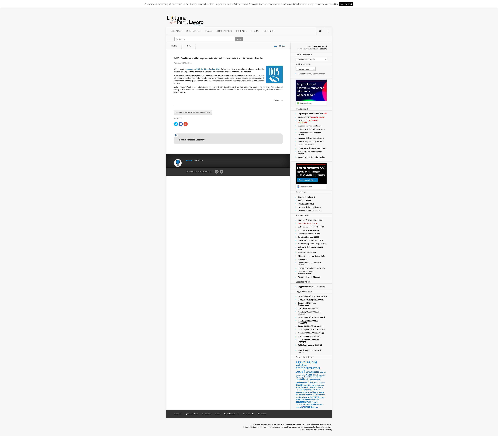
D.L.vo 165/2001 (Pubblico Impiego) (308, 340)
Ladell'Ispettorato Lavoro (311, 138)
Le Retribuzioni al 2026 (307, 223)
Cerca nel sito (248, 414)
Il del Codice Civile (311, 256)
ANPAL (308, 372)
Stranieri (314, 402)
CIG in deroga (317, 375)
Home (174, 45)
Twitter (222, 172)
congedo (302, 377)
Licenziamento (307, 389)
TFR (297, 407)
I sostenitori (269, 31)
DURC (306, 385)
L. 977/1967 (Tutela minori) (309, 336)
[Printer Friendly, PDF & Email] (279, 45)
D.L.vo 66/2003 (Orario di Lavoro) (311, 329)
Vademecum (309, 263)
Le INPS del (312, 113)
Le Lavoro (312, 148)
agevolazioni (306, 362)
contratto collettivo (314, 377)
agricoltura (301, 365)
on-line (302, 259)
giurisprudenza (194, 31)
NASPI (307, 393)
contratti (241, 31)
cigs (297, 377)
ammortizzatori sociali (308, 369)
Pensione (318, 392)
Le (311, 227)
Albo (309, 277)
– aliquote (312, 244)
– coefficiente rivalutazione (310, 220)
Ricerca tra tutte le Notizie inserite (311, 73)
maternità (300, 393)
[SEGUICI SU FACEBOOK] (328, 31)
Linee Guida (306, 272)
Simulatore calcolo (307, 252)
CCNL (309, 374)
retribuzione (301, 397)
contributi (302, 379)
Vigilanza (306, 407)
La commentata (309, 210)
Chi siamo (254, 31)
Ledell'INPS (310, 141)
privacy (299, 394)
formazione (319, 385)
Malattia (317, 390)
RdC (303, 395)
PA (311, 392)
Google (217, 172)
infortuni (300, 387)
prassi (208, 31)
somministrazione (311, 399)
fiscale (311, 385)
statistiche (303, 402)
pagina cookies (331, 4)
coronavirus (304, 382)
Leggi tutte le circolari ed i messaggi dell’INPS (193, 112)
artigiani (323, 372)
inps (188, 45)
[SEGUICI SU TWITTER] (320, 31)
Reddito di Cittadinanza (315, 395)
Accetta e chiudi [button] (346, 4)
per (310, 240)
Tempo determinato (314, 404)
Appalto (315, 372)
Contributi (308, 237)
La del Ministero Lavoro (310, 126)
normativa (176, 31)
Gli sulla (309, 133)
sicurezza (313, 397)
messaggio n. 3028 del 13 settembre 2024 (202, 69)
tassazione (300, 404)
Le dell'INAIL (306, 145)
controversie (314, 379)
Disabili (299, 385)
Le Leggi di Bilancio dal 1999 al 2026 (311, 268)
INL (307, 387)
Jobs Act (313, 387)
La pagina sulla (311, 117)
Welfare (315, 407)
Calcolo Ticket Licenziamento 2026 (310, 248)
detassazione (319, 383)
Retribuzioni (309, 233)
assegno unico (301, 375)
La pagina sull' (308, 121)
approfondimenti (224, 31)
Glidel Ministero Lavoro (311, 129)
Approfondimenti (231, 414)
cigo (323, 375)
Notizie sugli (310, 152)
